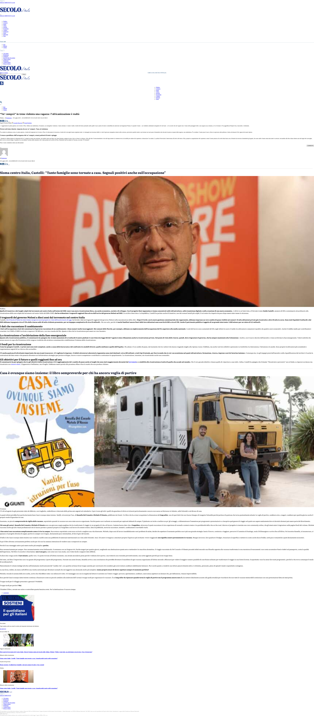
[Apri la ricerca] (1, 102)
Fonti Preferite (28, 123)
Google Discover (18, 123)
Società (5, 27)
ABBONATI (7, 2)
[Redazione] (4, 155)
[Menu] (0, 104)
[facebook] (0, 1)
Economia (6, 28)
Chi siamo (6, 53)
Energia (158, 97)
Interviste (5, 34)
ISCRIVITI (3, 629)
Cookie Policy (7, 62)
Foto (4, 36)
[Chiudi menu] (0, 14)
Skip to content (4, 72)
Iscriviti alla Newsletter (9, 58)
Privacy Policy (7, 64)
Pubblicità (5, 61)
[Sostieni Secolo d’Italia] (17, 620)
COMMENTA (310, 145)
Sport (4, 33)
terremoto (133, 362)
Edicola (2, 2)
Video (4, 25)
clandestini (6, 593)
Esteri (4, 24)
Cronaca (5, 22)
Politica (5, 21)
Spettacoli (5, 31)
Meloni (5, 46)
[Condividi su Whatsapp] (5, 121)
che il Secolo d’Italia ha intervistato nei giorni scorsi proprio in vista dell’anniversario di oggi (39, 320)
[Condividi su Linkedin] (3, 121)
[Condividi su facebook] (1, 121)
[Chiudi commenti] (0, 147)
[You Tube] (2, 1)
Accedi (13, 2)
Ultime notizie (7, 59)
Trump (5, 47)
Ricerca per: (3, 74)
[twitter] (4, 1)
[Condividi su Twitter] (7, 121)
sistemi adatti (15, 364)
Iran (4, 44)
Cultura (5, 30)
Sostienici (5, 56)
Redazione (6, 55)
